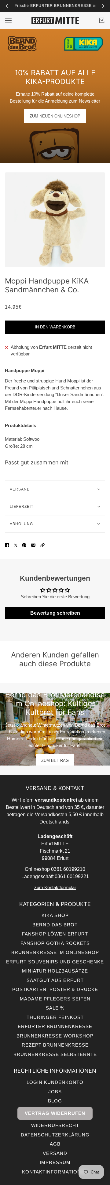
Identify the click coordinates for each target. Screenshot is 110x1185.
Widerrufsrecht (55, 1125)
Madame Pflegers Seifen (55, 998)
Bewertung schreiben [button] (55, 613)
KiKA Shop (55, 915)
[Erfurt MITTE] (55, 20)
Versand (55, 1153)
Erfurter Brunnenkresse (55, 1026)
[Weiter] (103, 6)
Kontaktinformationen (55, 1171)
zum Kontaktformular (55, 887)
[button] (42, 545)
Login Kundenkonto (55, 1082)
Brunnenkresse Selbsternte (55, 1054)
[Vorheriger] (6, 6)
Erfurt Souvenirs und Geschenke (55, 961)
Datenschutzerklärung (55, 1134)
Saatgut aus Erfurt (55, 980)
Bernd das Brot (55, 924)
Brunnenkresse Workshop (55, 1035)
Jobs (55, 1091)
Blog (55, 1100)
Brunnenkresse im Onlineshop (55, 952)
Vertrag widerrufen (55, 1113)
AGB (55, 1143)
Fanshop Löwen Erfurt (55, 933)
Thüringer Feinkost (55, 1017)
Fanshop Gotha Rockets (55, 943)
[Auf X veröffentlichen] (15, 545)
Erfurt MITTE (53, 347)
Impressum (55, 1162)
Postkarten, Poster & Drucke (55, 989)
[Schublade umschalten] (8, 20)
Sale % (55, 1007)
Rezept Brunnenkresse (55, 1044)
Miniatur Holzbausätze (55, 970)
